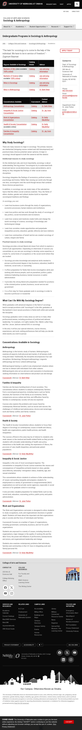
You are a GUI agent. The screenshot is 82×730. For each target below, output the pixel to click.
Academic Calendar (6, 612)
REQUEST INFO (51, 4)
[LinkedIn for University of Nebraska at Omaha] (63, 660)
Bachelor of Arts (10, 69)
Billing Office (38, 612)
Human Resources (38, 634)
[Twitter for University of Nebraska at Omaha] (67, 653)
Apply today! (67, 51)
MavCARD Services (9, 619)
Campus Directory (37, 622)
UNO (4, 43)
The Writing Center (24, 586)
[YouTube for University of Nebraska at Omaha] (75, 653)
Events (36, 629)
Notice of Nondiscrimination (72, 620)
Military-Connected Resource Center (57, 614)
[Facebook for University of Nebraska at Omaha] (60, 653)
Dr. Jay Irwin (46, 111)
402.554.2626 (67, 91)
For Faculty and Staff (23, 575)
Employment (22, 612)
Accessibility (38, 609)
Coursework (7, 378)
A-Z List (21, 609)
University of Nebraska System (24, 616)
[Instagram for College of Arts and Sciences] (11, 593)
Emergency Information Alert (72, 612)
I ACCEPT (68, 722)
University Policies (72, 631)
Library (53, 609)
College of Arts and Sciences (16, 18)
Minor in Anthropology (12, 90)
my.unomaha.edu (8, 626)
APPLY (69, 4)
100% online (8, 72)
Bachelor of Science (11, 76)
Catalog (32, 69)
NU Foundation (71, 625)
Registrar (54, 623)
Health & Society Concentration (15, 124)
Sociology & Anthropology (16, 20)
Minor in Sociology (10, 83)
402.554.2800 (73, 645)
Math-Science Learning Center (23, 581)
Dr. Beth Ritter (45, 90)
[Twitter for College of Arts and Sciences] (11, 587)
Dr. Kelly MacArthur (26, 454)
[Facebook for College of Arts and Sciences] (5, 587)
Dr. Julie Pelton (25, 416)
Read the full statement (21, 703)
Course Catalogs (8, 616)
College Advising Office (8, 579)
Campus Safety (39, 626)
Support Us (68, 27)
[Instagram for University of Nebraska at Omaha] (71, 660)
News (53, 620)
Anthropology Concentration (14, 106)
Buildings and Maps (39, 616)
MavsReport (70, 616)
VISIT (61, 4)
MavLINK (6, 622)
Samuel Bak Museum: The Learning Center (56, 628)
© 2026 (24, 658)
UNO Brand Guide (9, 629)
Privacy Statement (72, 628)
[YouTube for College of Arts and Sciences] (5, 593)
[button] (8, 27)
